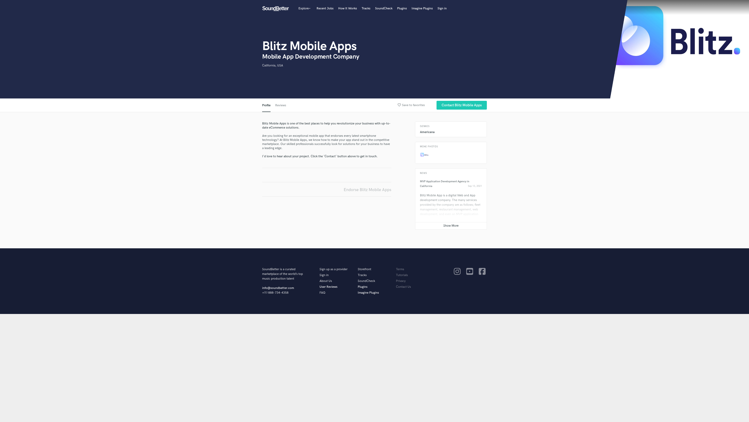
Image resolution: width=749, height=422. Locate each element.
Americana (427, 132)
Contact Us (403, 287)
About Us (325, 281)
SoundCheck (383, 8)
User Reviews (328, 287)
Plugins (402, 8)
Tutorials (402, 275)
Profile (266, 105)
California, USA (272, 65)
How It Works (347, 8)
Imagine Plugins (422, 8)
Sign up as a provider (333, 269)
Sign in (442, 8)
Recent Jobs (325, 8)
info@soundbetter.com (278, 288)
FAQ (322, 293)
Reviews (280, 105)
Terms (400, 269)
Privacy (401, 281)
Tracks (366, 8)
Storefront (364, 269)
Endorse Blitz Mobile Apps (367, 189)
